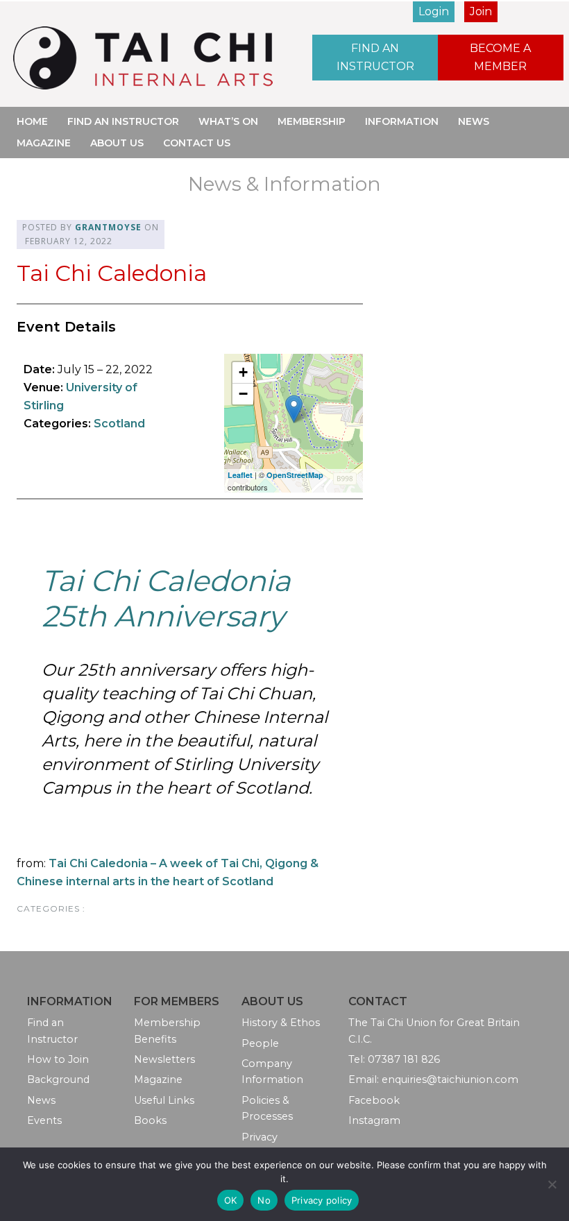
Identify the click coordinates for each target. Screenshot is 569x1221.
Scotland (119, 423)
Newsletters (164, 1059)
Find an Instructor (375, 57)
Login (433, 11)
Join (481, 11)
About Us (117, 143)
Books (150, 1120)
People (260, 1043)
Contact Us (196, 143)
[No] (552, 1184)
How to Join (58, 1059)
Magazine (44, 143)
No (264, 1200)
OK (230, 1200)
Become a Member (500, 57)
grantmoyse (108, 227)
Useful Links (164, 1100)
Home (32, 121)
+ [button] (243, 372)
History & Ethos (280, 1022)
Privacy (259, 1137)
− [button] (243, 393)
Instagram (374, 1120)
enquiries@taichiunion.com (450, 1079)
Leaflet (240, 475)
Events (44, 1120)
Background (58, 1079)
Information (402, 121)
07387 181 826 (404, 1059)
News (473, 121)
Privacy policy (322, 1200)
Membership (312, 121)
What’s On (228, 121)
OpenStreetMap (294, 475)
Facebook (374, 1100)
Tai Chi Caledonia (112, 273)
